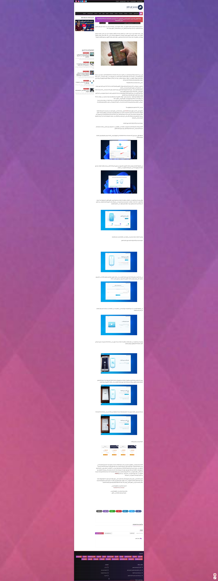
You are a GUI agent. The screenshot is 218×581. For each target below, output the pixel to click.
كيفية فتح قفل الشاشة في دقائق (119, 493)
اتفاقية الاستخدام (133, 1)
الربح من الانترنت (90, 13)
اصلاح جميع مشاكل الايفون (136, 567)
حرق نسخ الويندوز (91, 556)
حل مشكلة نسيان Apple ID (137, 573)
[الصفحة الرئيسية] (141, 13)
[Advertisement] (96, 6)
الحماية (84, 13)
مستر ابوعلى (132, 580)
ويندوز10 (95, 559)
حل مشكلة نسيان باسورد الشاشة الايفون (134, 575)
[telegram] (86, 1)
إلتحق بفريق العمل (122, 1)
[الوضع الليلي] (214, 574)
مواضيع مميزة (114, 559)
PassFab (126, 111)
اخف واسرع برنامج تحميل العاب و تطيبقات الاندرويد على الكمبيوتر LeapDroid (83, 56)
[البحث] (76, 1)
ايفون (103, 13)
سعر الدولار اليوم (123, 559)
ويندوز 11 (130, 13)
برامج (116, 556)
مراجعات (95, 13)
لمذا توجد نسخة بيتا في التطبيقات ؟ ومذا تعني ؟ (82, 82)
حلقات (84, 556)
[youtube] (84, 1)
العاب (100, 13)
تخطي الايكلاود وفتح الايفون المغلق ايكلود (134, 570)
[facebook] (80, 1)
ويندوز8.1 (83, 559)
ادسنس (139, 556)
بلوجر (104, 556)
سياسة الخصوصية (139, 1)
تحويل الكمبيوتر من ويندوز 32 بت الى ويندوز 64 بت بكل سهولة (82, 64)
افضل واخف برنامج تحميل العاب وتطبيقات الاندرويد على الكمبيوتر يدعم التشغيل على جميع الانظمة (82, 74)
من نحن (128, 1)
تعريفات (98, 556)
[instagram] (78, 1)
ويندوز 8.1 (120, 13)
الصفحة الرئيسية (130, 23)
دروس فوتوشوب (138, 559)
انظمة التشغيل (127, 556)
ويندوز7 (89, 559)
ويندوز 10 (125, 13)
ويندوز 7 (116, 13)
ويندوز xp (111, 13)
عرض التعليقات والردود (99, 533)
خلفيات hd (78, 556)
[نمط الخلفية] (214, 577)
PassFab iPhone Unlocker (110, 75)
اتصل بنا (117, 1)
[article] (107, 518)
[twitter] (82, 1)
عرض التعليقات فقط (108, 533)
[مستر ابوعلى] (134, 7)
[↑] (109, 579)
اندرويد (107, 13)
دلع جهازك (130, 559)
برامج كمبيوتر (136, 13)
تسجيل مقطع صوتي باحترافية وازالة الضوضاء (82, 90)
